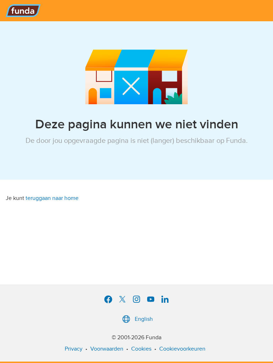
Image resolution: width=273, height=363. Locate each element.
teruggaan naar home (52, 198)
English (144, 319)
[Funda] (23, 10)
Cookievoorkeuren (182, 348)
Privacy (73, 348)
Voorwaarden (106, 348)
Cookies (141, 348)
